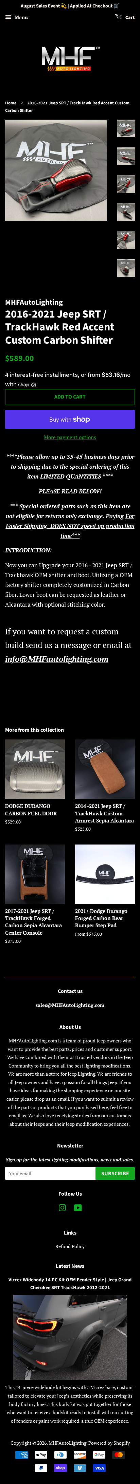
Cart (129, 17)
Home (11, 103)
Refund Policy (70, 1246)
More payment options (70, 437)
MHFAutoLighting (67, 1443)
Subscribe (115, 1173)
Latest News (70, 1266)
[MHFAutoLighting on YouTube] (78, 1209)
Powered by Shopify (109, 1443)
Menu (20, 17)
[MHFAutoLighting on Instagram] (62, 1209)
